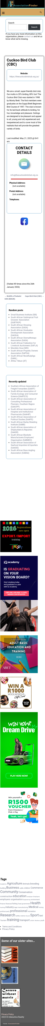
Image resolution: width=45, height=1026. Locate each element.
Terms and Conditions (12, 926)
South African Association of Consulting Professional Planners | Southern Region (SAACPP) (23, 403)
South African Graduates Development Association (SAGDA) (22, 333)
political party (5, 911)
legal (16, 907)
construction (6, 896)
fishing (15, 904)
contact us (28, 36)
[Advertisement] (22, 253)
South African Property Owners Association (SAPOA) (24, 352)
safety (18, 916)
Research (7, 915)
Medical (33, 907)
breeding (34, 883)
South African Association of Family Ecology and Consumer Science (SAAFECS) (24, 394)
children (27, 888)
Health (35, 903)
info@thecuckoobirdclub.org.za (24, 175)
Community (9, 892)
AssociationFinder (14, 1023)
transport (25, 920)
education (19, 896)
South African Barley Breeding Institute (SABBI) (24, 423)
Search (11, 23)
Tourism (3, 920)
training (13, 920)
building (3, 888)
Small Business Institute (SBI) (24, 315)
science (22, 916)
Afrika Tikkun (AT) (19, 361)
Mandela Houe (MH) (20, 348)
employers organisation (11, 899)
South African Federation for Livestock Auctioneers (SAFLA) (24, 344)
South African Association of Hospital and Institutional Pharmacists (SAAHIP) (23, 412)
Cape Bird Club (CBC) (34, 296)
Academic (3, 884)
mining (41, 907)
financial (9, 904)
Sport (34, 915)
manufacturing (23, 907)
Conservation (25, 892)
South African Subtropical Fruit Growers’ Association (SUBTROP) (24, 320)
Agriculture (14, 883)
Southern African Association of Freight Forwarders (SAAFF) (25, 387)
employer (30, 896)
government (26, 904)
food (19, 904)
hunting (2, 907)
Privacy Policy (8, 929)
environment (35, 899)
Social (28, 916)
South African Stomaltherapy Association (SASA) (23, 339)
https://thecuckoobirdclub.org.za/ (24, 76)
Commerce (37, 887)
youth (42, 920)
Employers (36, 896)
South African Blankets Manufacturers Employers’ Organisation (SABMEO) (22, 437)
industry (9, 907)
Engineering (26, 899)
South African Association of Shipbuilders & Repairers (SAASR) (23, 430)
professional (18, 911)
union (32, 920)
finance (2, 904)
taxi (41, 915)
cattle (22, 888)
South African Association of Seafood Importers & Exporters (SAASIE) (24, 445)
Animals (26, 884)
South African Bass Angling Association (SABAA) (23, 451)
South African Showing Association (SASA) (21, 326)
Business (12, 887)
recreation (32, 911)
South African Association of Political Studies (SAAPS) (23, 418)
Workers (37, 920)
